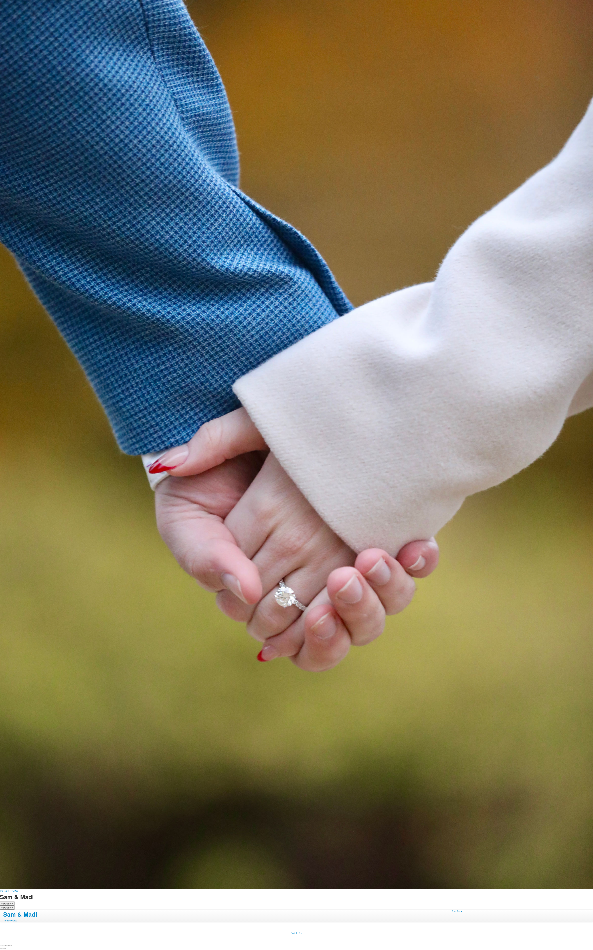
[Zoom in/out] (10, 945)
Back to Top (296, 933)
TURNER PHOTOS (9, 890)
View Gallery (7, 903)
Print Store (457, 911)
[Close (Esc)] (1, 945)
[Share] (4, 945)
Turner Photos (10, 920)
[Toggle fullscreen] (7, 945)
